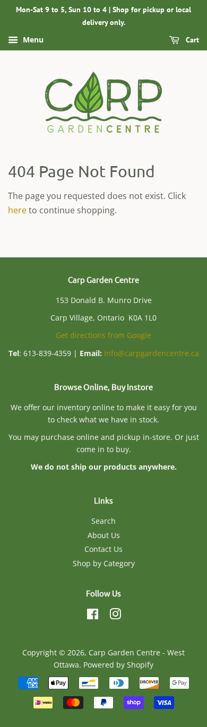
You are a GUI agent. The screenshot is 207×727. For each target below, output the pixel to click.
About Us (104, 535)
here (17, 210)
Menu (32, 39)
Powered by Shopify (118, 665)
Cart (191, 40)
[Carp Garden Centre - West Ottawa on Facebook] (93, 616)
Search (103, 521)
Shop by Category (104, 563)
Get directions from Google (103, 335)
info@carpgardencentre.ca (151, 353)
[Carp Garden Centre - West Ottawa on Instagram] (115, 616)
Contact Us (103, 549)
